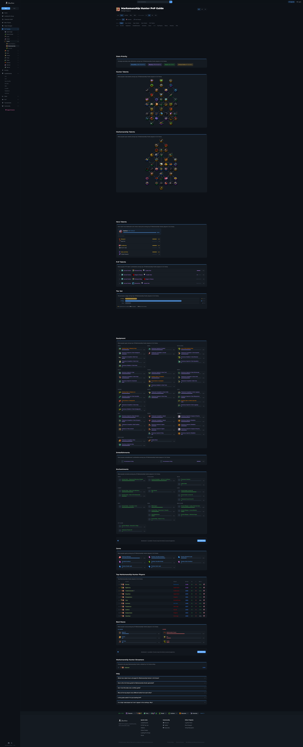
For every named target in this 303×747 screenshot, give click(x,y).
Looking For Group (9, 16)
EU (205, 9)
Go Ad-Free (202, 540)
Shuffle (126, 15)
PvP (6, 8)
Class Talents (128, 23)
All (198, 9)
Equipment (128, 25)
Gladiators (7, 90)
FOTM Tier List (144, 725)
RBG (6, 86)
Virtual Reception (189, 727)
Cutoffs (6, 88)
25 (149, 15)
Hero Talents (144, 23)
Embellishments (136, 25)
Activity (6, 70)
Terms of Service (180, 742)
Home (5, 13)
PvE (14, 8)
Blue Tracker (7, 22)
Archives (7, 93)
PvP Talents (152, 23)
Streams (172, 25)
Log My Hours (188, 722)
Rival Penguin (188, 725)
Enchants (144, 25)
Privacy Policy (170, 742)
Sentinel (129, 19)
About (142, 735)
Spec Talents (136, 23)
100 (156, 15)
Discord (167, 722)
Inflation (143, 727)
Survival (10, 48)
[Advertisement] (108, 30)
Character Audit (8, 19)
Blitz (131, 15)
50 (152, 15)
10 (146, 15)
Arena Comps (144, 730)
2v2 (6, 76)
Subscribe (167, 727)
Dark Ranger (138, 19)
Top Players (160, 25)
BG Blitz (7, 83)
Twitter (166, 725)
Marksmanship (11, 46)
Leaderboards (144, 722)
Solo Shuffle (8, 81)
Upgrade (292, 1)
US (202, 9)
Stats (121, 23)
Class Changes (8, 25)
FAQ (177, 25)
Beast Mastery (11, 43)
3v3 (6, 78)
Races (166, 25)
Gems (150, 25)
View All (202, 713)
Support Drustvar (11, 110)
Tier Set (122, 25)
